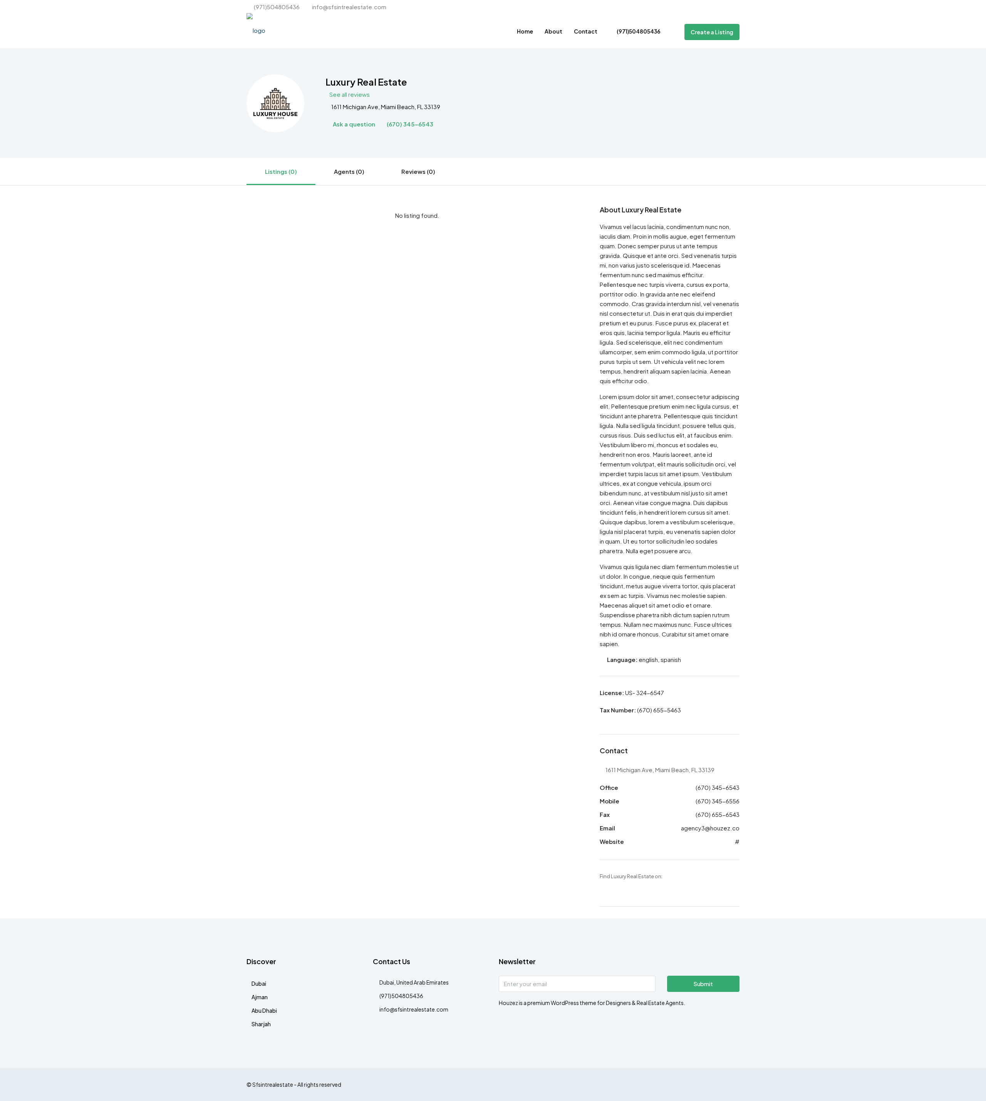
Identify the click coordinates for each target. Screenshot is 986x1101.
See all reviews (349, 94)
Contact (585, 31)
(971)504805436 (638, 31)
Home (525, 31)
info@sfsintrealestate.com (413, 1009)
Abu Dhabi (264, 1010)
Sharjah (261, 1023)
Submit (703, 983)
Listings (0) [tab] (281, 171)
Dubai (259, 983)
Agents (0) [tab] (349, 171)
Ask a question (353, 124)
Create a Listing (712, 32)
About (553, 31)
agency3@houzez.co (710, 828)
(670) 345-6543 (409, 124)
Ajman (260, 996)
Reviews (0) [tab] (418, 171)
